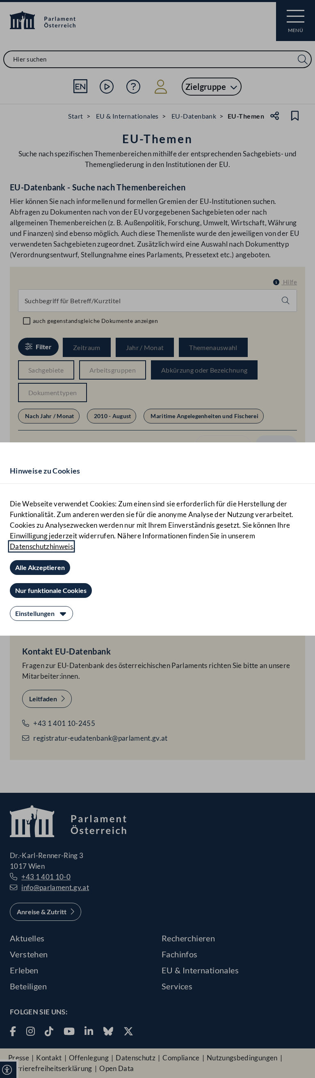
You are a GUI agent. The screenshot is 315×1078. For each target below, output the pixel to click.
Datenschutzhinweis (41, 546)
